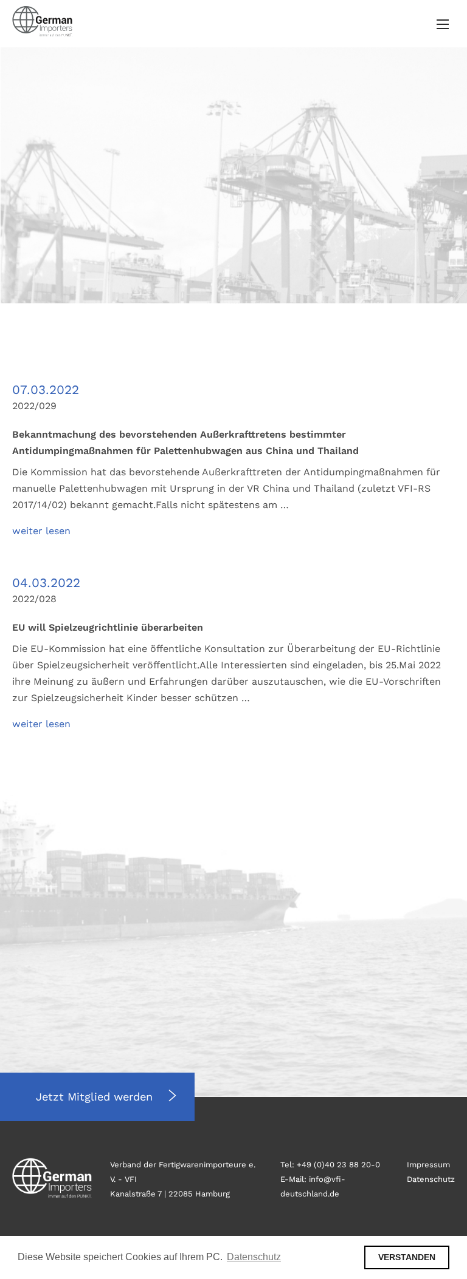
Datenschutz (431, 1179)
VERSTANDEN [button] (406, 1257)
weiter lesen (41, 531)
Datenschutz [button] (254, 1257)
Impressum (428, 1164)
